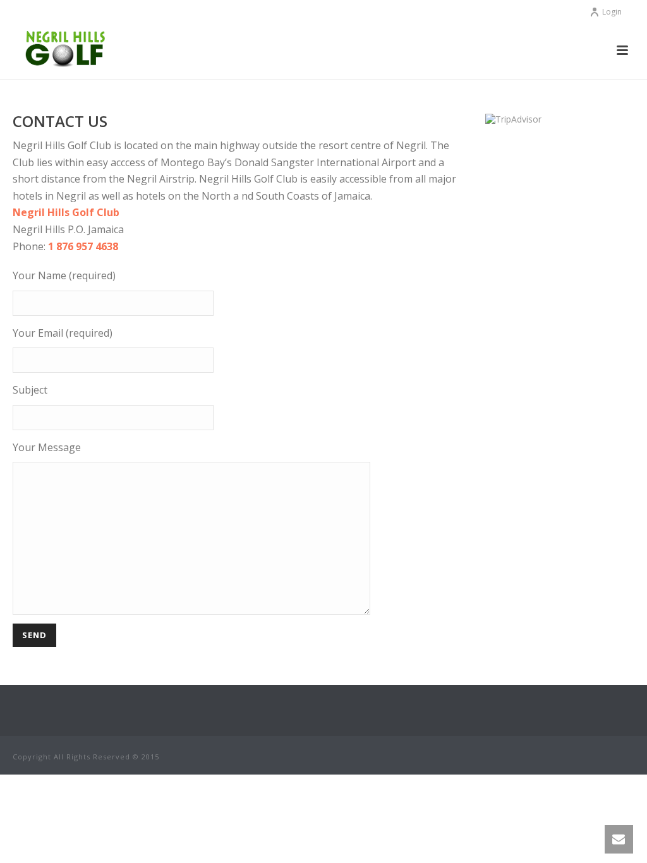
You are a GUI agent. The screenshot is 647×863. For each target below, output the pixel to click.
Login (612, 11)
